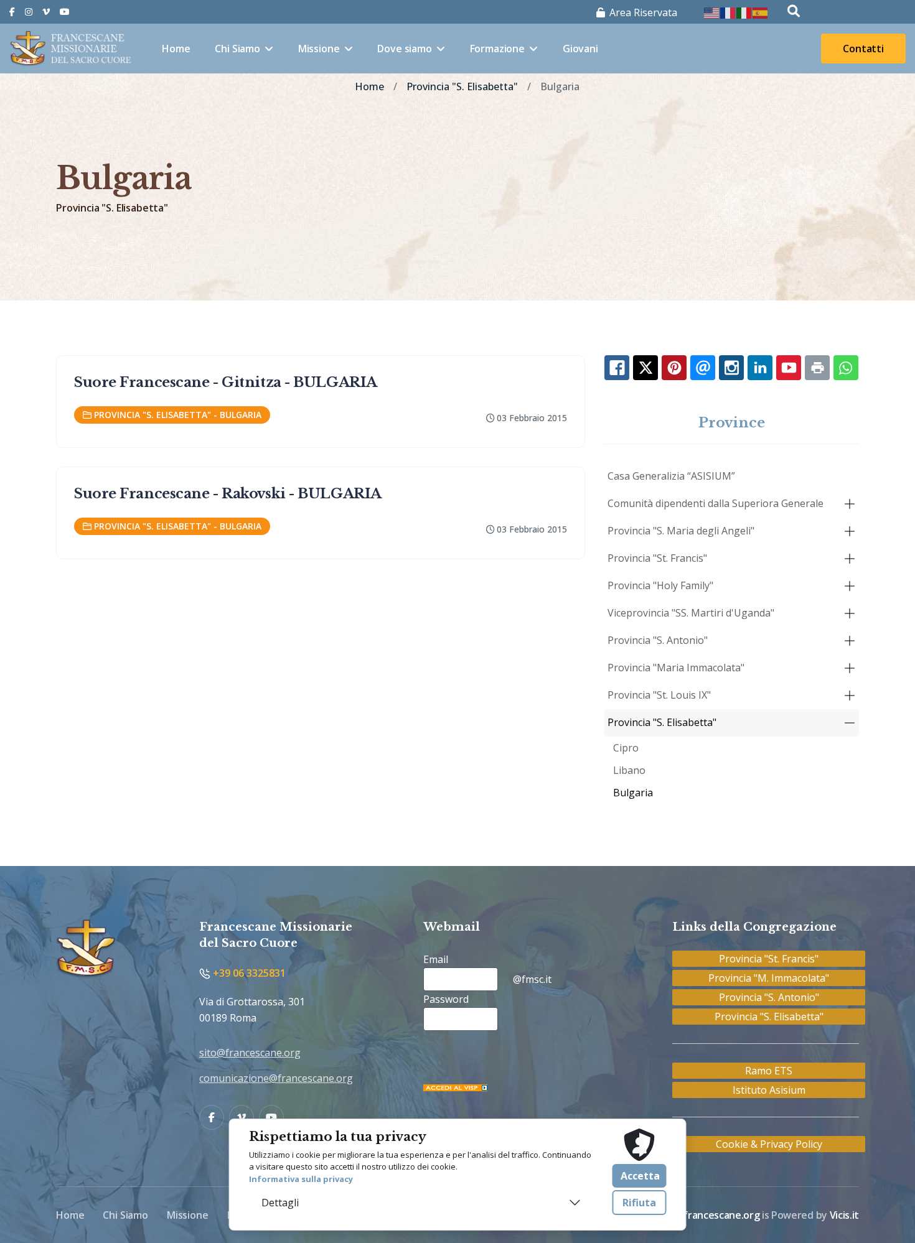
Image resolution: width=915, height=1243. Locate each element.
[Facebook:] (616, 367)
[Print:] (817, 367)
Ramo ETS (768, 1071)
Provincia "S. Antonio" (658, 640)
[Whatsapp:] (845, 367)
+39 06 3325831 (248, 973)
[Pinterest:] (674, 367)
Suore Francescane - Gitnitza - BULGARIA (225, 382)
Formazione (497, 48)
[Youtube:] (788, 367)
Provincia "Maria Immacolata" (676, 667)
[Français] (728, 12)
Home (176, 48)
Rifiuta (639, 1202)
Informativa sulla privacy (301, 1179)
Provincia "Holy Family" (660, 585)
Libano (629, 770)
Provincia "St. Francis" (657, 558)
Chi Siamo (237, 48)
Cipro (626, 748)
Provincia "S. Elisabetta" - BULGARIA (177, 415)
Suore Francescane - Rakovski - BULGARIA (228, 493)
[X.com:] (645, 367)
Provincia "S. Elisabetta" (662, 722)
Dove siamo (404, 48)
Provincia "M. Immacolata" (768, 978)
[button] (849, 504)
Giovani (580, 48)
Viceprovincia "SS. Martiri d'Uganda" (691, 613)
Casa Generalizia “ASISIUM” (671, 476)
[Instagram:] (731, 367)
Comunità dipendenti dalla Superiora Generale (716, 503)
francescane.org (721, 1215)
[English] (712, 12)
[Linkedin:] (760, 367)
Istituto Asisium (769, 1090)
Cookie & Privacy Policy (769, 1144)
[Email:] (702, 367)
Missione (319, 48)
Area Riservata (642, 12)
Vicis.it (844, 1215)
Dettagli (280, 1202)
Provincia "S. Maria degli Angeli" (681, 531)
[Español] (761, 12)
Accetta (640, 1176)
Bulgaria (633, 792)
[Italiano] (744, 12)
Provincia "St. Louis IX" (659, 695)
